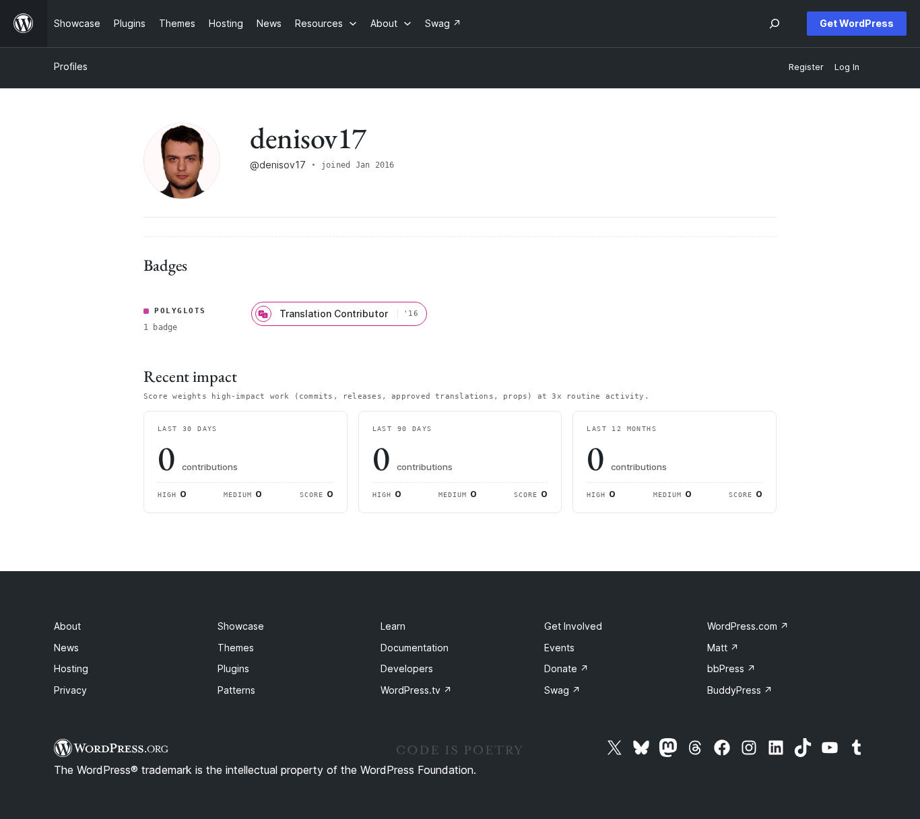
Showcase (241, 626)
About (67, 626)
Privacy (70, 690)
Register (806, 67)
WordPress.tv (416, 690)
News (66, 647)
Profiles (71, 66)
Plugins (233, 668)
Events (559, 647)
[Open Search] (774, 23)
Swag (562, 690)
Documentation (415, 647)
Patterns (236, 690)
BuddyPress (740, 690)
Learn (393, 626)
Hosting (71, 668)
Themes (236, 647)
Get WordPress (857, 23)
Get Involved (573, 626)
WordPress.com (748, 626)
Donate (566, 668)
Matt (723, 647)
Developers (407, 668)
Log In (846, 67)
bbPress (731, 668)
